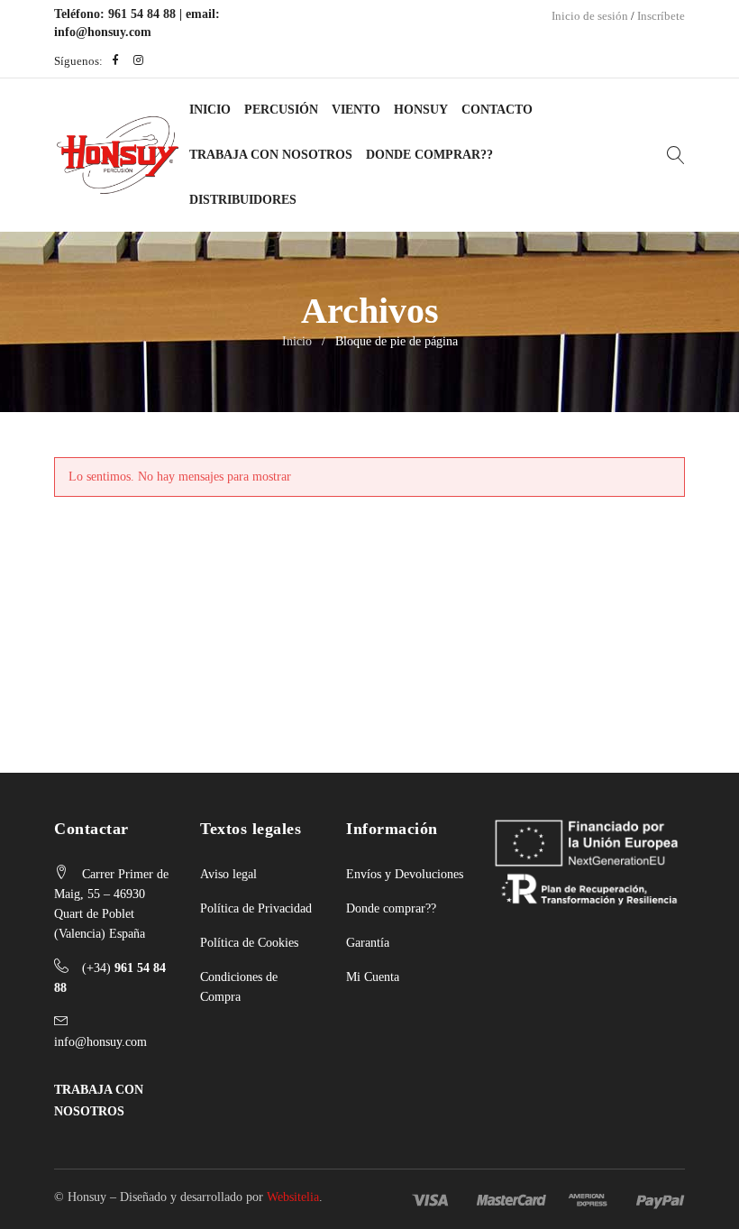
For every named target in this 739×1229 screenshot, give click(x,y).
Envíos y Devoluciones (404, 874)
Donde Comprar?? (429, 154)
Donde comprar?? (391, 908)
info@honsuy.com (102, 32)
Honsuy (421, 109)
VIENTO (356, 109)
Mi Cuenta (372, 977)
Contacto (497, 109)
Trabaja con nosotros (270, 154)
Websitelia (293, 1197)
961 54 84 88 (142, 14)
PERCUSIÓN (281, 109)
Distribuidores (243, 199)
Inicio (210, 109)
